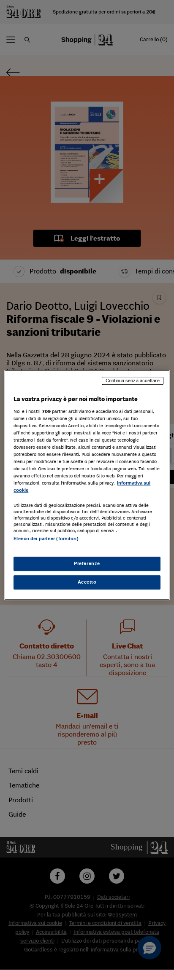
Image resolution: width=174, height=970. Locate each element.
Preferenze (87, 563)
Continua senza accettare (133, 380)
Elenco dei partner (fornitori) (46, 538)
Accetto (87, 581)
